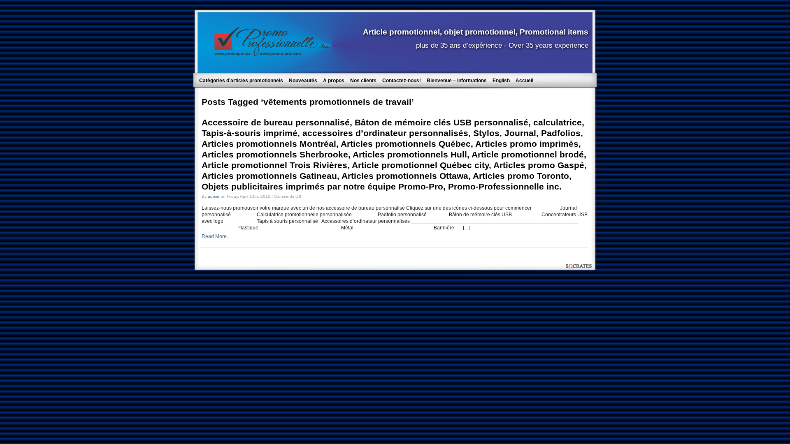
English (501, 80)
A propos (333, 80)
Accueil (524, 80)
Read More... (216, 236)
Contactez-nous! (401, 80)
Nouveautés (303, 80)
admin (213, 196)
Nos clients (363, 80)
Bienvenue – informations (457, 80)
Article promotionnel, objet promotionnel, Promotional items (475, 31)
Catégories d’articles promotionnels (241, 80)
